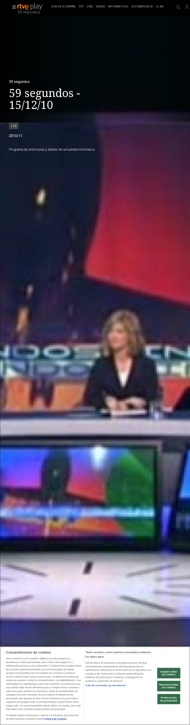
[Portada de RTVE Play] (30, 6)
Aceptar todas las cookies (168, 673)
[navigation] (107, 6)
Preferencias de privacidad (168, 699)
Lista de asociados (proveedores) (105, 685)
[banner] (33, 6)
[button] (13, 7)
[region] (95, 686)
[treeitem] (63, 7)
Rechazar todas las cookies (168, 686)
